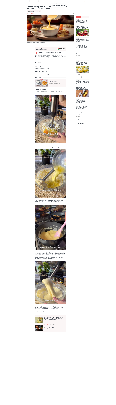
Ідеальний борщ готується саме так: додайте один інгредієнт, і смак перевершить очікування (53, 327)
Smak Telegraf (46, 324)
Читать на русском (30, 13)
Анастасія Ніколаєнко (53, 83)
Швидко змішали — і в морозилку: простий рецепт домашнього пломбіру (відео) (82, 88)
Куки (59, 5)
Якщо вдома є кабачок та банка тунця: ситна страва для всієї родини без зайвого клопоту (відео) (82, 52)
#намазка (40, 333)
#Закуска (36, 333)
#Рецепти (33, 333)
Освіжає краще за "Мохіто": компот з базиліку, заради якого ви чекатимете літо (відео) (82, 27)
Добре (63, 5)
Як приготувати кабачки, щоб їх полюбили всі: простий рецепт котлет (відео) (81, 118)
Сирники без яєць (53, 81)
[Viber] (79, 1)
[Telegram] (80, 1)
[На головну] (58, 1)
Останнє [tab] (87, 17)
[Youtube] (82, 1)
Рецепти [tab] (83, 17)
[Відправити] (38, 1)
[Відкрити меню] (27, 1)
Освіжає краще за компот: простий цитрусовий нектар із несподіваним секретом (82, 82)
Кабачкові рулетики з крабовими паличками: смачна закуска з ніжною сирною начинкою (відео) (82, 57)
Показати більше (81, 123)
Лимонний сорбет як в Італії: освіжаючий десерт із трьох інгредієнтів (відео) (81, 63)
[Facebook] (77, 1)
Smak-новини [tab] (78, 17)
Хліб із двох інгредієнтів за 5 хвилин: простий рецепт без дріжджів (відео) (81, 76)
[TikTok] (86, 1)
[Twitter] (83, 1)
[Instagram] (84, 1)
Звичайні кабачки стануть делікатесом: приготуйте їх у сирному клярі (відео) (81, 101)
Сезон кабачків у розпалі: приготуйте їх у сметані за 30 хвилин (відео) (81, 113)
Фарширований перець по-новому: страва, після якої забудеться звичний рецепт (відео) (82, 107)
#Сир (30, 333)
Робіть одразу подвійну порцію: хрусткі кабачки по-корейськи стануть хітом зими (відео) (81, 21)
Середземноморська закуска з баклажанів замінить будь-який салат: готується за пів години (81, 46)
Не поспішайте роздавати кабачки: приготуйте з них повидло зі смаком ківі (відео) (82, 40)
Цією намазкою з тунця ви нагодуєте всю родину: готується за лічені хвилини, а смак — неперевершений (54, 318)
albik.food (50, 59)
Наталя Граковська (31, 11)
